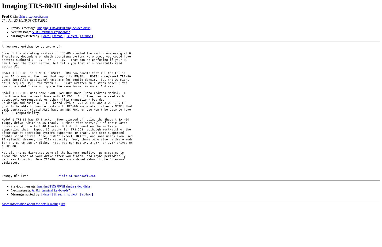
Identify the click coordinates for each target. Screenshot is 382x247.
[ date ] (46, 36)
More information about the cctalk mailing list (33, 204)
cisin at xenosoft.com (33, 16)
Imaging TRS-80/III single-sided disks (63, 28)
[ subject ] (72, 36)
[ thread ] (58, 36)
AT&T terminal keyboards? (51, 32)
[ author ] (86, 36)
